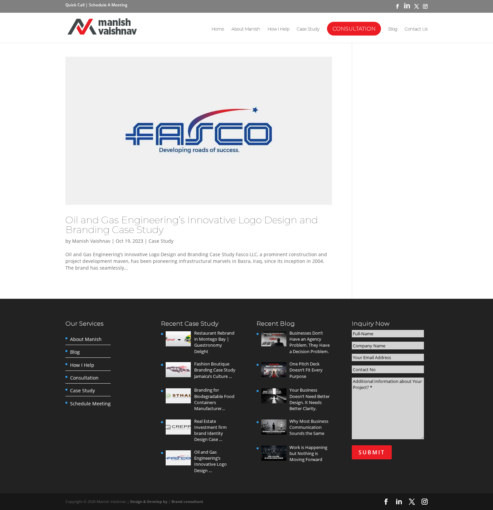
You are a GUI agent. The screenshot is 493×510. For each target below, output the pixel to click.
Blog (392, 29)
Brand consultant (187, 501)
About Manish (245, 29)
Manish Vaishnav (91, 241)
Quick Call (75, 5)
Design (136, 501)
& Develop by (155, 501)
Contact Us (416, 29)
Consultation (354, 28)
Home (218, 29)
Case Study (308, 29)
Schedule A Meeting (108, 5)
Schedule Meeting (90, 404)
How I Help (278, 29)
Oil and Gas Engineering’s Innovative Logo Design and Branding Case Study (191, 224)
